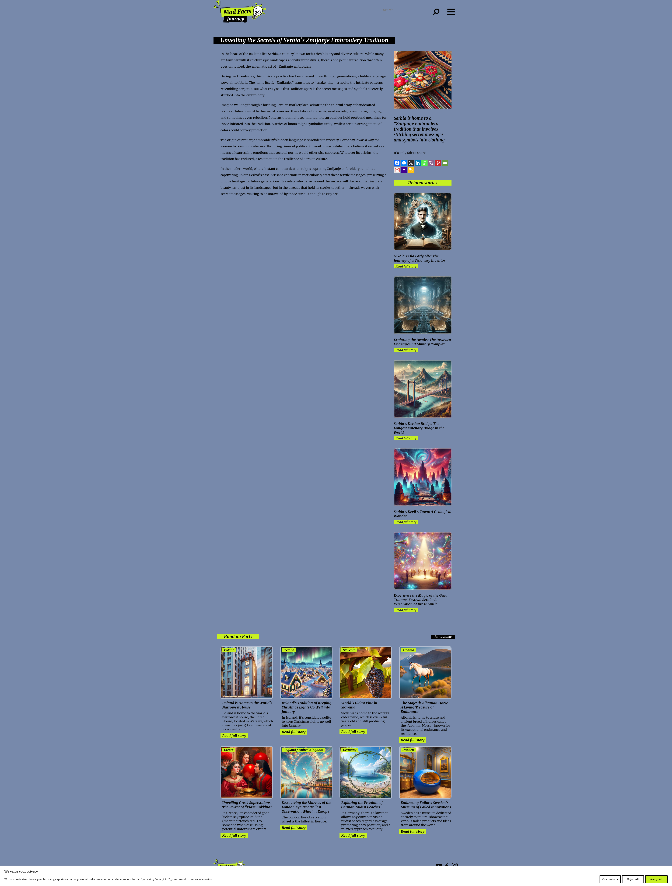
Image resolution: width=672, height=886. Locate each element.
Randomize (443, 637)
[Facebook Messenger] (404, 163)
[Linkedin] (418, 163)
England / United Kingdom (303, 750)
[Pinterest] (438, 163)
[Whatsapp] (424, 163)
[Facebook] (397, 163)
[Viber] (431, 163)
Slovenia (349, 650)
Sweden (408, 750)
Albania (408, 650)
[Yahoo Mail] (404, 170)
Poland (229, 650)
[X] (411, 163)
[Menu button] (452, 12)
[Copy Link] (411, 170)
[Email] (445, 163)
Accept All (656, 879)
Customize (608, 879)
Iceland (289, 650)
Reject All (633, 879)
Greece (228, 750)
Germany (349, 750)
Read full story (406, 266)
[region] (336, 876)
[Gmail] (397, 170)
